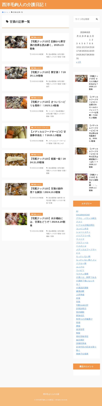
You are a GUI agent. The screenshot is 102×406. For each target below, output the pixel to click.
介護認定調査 (82, 288)
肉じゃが (61, 143)
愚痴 (78, 326)
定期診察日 (81, 309)
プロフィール (82, 242)
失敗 (78, 302)
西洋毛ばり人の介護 (51, 394)
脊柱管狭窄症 (82, 336)
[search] (96, 19)
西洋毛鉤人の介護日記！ (25, 4)
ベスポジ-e (81, 246)
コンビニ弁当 (82, 229)
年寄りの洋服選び (84, 319)
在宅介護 (61, 54)
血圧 (47, 86)
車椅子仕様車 (82, 354)
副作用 (60, 198)
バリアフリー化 (83, 236)
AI (77, 211)
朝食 (59, 57)
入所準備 (80, 295)
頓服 (47, 173)
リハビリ (52, 111)
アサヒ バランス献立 (86, 218)
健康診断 (80, 291)
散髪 (78, 333)
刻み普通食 (52, 54)
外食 (78, 298)
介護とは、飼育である (86, 277)
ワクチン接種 (82, 274)
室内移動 (80, 312)
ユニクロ (80, 267)
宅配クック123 (51, 57)
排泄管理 (80, 329)
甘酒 (63, 57)
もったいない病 (83, 256)
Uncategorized (83, 215)
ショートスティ (83, 232)
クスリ (79, 222)
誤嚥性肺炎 (81, 343)
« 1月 (78, 62)
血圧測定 (80, 340)
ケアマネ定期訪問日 (85, 225)
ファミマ (80, 239)
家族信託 (80, 315)
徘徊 (78, 322)
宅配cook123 (82, 305)
